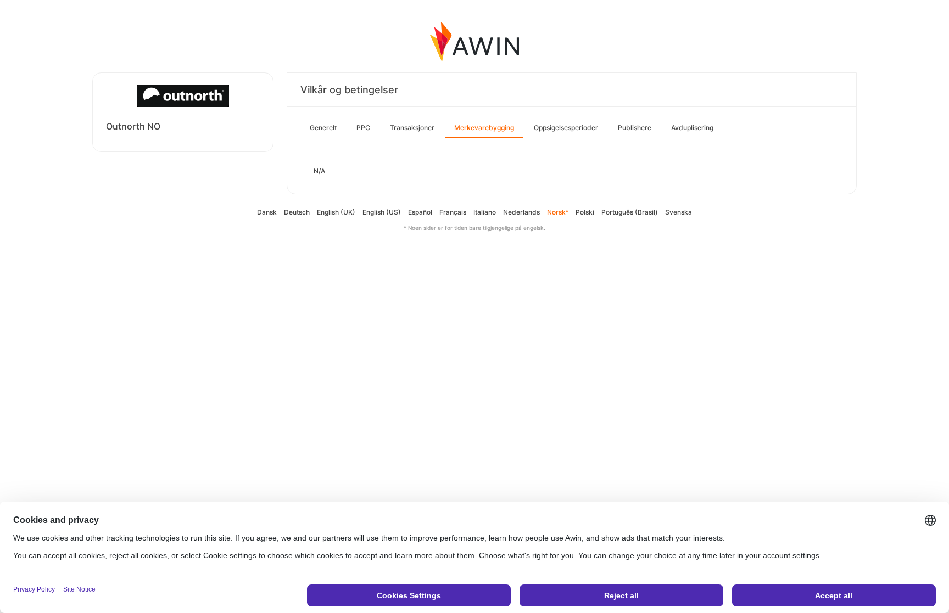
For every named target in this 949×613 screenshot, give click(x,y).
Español (420, 212)
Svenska (678, 212)
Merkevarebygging (484, 127)
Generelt (323, 127)
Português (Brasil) (629, 212)
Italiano (484, 212)
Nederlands (521, 212)
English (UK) (336, 212)
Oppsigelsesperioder (566, 127)
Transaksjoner (412, 127)
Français (452, 212)
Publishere (634, 127)
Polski (585, 212)
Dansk (267, 212)
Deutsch (297, 212)
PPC (363, 127)
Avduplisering (692, 127)
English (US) (381, 212)
